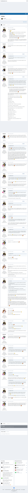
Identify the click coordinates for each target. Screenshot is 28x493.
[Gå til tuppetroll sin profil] (4, 164)
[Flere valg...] (26, 27)
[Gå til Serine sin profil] (1, 478)
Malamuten (17, 465)
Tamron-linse (13, 29)
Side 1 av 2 (8, 423)
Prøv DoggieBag (23, 489)
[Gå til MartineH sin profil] (4, 191)
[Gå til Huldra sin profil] (2, 19)
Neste (4, 423)
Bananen (4, 66)
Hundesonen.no (4, 1)
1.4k (4, 340)
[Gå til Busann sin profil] (1, 463)
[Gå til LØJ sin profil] (1, 483)
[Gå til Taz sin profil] (4, 267)
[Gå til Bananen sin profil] (4, 46)
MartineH (4, 188)
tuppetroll (4, 162)
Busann (4, 463)
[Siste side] (5, 24)
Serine (4, 478)
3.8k (4, 50)
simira (4, 471)
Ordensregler (13, 489)
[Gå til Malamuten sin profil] (15, 465)
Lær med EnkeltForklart (14, 490)
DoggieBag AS (14, 491)
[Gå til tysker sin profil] (15, 470)
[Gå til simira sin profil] (1, 470)
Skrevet (7, 463)
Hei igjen (17, 467)
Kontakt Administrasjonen (8, 489)
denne (16, 258)
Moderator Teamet (18, 489)
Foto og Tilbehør (9, 19)
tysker (17, 470)
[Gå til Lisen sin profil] (15, 472)
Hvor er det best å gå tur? (6, 470)
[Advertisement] (14, 7)
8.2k (4, 60)
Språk (3, 489)
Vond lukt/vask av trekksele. (19, 469)
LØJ (3, 483)
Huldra (5, 18)
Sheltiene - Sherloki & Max (6, 462)
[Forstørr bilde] (10, 31)
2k (4, 168)
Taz (4, 264)
